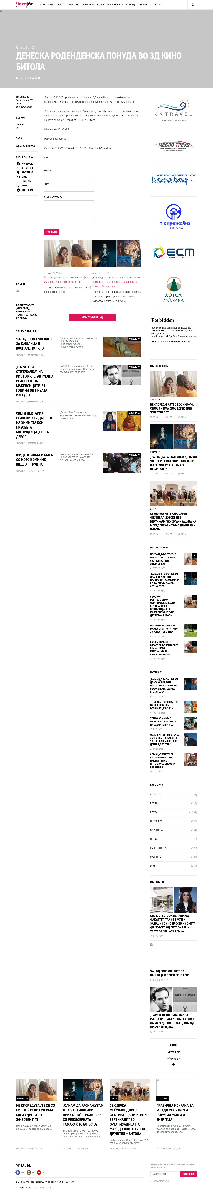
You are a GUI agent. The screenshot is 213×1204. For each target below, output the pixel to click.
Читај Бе (26, 1188)
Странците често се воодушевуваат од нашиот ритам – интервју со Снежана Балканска (162, 760)
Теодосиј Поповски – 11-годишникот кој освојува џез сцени (164, 705)
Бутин (100, 4)
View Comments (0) (92, 317)
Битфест (155, 794)
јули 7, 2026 (156, 729)
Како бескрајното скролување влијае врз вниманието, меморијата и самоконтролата (164, 648)
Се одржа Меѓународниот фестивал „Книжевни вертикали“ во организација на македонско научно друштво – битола (173, 521)
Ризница (131, 4)
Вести (61, 4)
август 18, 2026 (157, 713)
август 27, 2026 (157, 568)
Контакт (157, 4)
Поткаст (144, 4)
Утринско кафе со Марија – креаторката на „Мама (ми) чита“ (163, 721)
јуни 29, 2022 (156, 936)
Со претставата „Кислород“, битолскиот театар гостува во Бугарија (26, 311)
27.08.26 (154, 417)
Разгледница (115, 4)
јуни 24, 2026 (156, 749)
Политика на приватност (47, 1181)
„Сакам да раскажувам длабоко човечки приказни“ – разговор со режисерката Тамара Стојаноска (116, 282)
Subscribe (188, 1174)
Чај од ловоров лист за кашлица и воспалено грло (169, 973)
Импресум (22, 1181)
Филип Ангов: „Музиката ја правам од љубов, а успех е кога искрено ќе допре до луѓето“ (164, 739)
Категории (46, 4)
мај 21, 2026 (156, 771)
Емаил (47, 170)
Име (46, 157)
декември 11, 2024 (159, 980)
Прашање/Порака (53, 197)
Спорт (154, 865)
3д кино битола (25, 145)
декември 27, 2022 (159, 1031)
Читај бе (20, 124)
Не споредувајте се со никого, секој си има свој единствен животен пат (66, 279)
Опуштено (74, 4)
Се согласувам (161, 1181)
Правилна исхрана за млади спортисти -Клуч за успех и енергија (164, 628)
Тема (46, 184)
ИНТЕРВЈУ (88, 4)
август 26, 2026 (157, 636)
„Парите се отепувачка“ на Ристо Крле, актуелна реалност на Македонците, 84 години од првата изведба (172, 1021)
